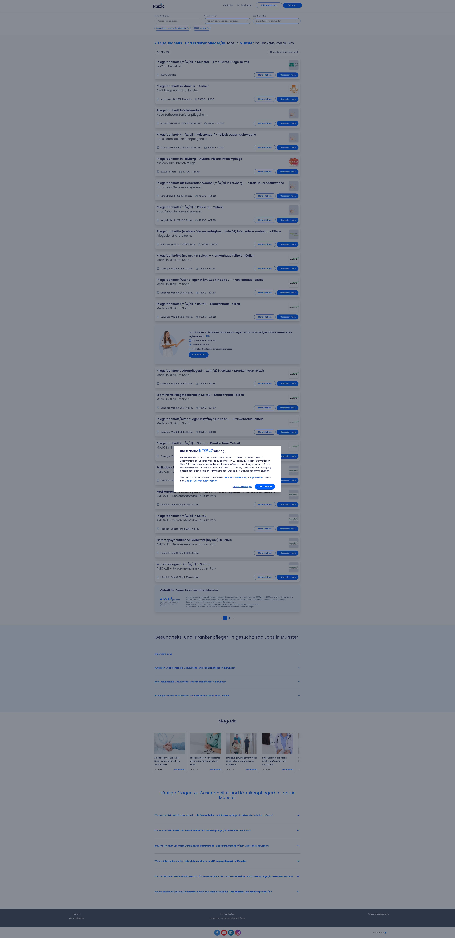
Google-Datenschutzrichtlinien (201, 480)
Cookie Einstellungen (242, 486)
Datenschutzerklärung (235, 477)
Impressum (256, 477)
